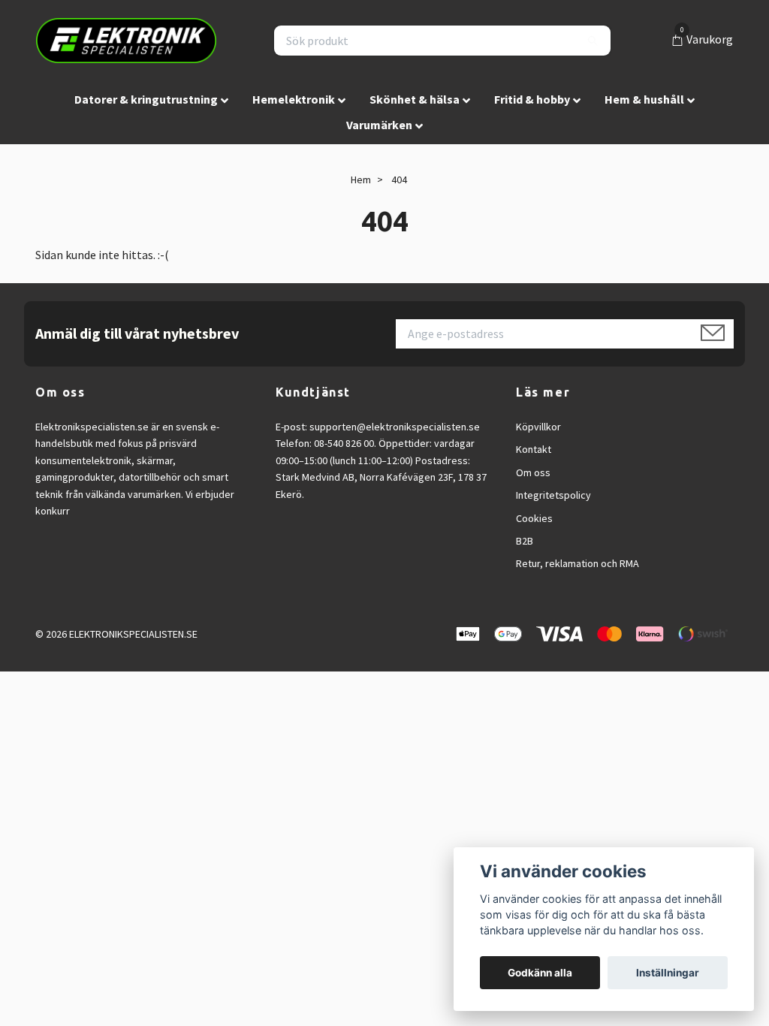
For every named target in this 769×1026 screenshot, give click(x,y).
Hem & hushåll (644, 99)
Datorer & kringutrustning (146, 99)
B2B (524, 541)
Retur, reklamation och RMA (577, 563)
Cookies (534, 518)
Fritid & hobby (532, 99)
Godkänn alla (540, 973)
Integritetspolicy (553, 495)
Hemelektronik (293, 99)
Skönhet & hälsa (414, 99)
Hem (361, 179)
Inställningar (667, 973)
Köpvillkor (538, 426)
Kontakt (533, 449)
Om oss (533, 472)
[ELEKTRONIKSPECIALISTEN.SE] (126, 40)
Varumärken (379, 124)
